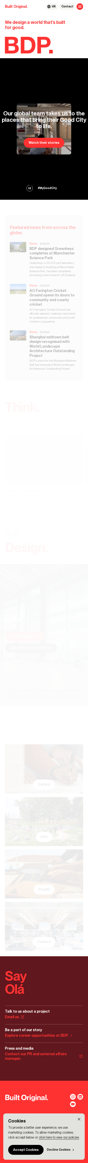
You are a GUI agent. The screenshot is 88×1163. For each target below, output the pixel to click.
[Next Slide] (15, 533)
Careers (44, 942)
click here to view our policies (59, 1137)
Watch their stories (44, 143)
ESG (44, 837)
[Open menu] (80, 6)
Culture (44, 784)
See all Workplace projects (31, 648)
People (44, 889)
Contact (67, 6)
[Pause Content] (29, 188)
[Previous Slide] (8, 533)
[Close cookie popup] (79, 1119)
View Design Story (24, 636)
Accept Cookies (26, 1150)
